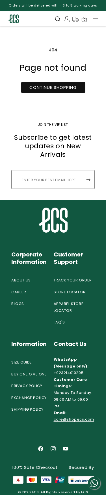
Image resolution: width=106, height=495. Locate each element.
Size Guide (21, 362)
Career (18, 292)
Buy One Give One (29, 374)
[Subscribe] (88, 179)
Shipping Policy (27, 409)
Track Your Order (73, 280)
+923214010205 (69, 372)
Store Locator (70, 292)
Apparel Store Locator (69, 307)
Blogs (17, 303)
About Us (21, 280)
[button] (57, 19)
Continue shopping (53, 87)
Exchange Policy (29, 397)
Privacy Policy (26, 386)
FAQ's (59, 322)
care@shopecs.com (74, 419)
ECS (35, 492)
